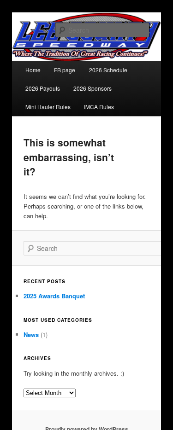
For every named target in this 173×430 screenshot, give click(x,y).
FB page (64, 70)
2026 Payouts (42, 88)
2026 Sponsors (92, 88)
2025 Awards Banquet (54, 295)
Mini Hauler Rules (48, 106)
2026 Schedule (108, 70)
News (31, 334)
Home (33, 70)
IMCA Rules (99, 106)
